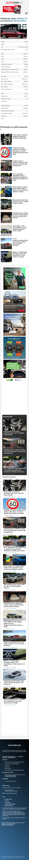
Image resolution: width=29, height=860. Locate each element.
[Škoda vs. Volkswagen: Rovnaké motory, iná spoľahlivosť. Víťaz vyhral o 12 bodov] (6, 261)
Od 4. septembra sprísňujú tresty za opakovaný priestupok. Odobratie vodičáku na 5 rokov (20, 177)
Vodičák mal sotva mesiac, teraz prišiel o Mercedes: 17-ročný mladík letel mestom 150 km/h (20, 151)
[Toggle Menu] (26, 13)
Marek (12, 455)
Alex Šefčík (13, 473)
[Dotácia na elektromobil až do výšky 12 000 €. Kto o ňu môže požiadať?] (6, 248)
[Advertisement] (14, 397)
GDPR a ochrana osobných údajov (9, 793)
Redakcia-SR (14, 647)
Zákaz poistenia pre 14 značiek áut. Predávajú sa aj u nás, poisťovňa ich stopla (14, 701)
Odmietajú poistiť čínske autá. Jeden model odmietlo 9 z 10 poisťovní (14, 682)
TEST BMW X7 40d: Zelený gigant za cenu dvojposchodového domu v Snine (20, 228)
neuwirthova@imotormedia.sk (11, 790)
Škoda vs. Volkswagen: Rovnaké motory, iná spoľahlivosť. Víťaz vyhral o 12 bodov (20, 254)
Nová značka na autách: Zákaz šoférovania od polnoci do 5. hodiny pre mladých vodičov (20, 189)
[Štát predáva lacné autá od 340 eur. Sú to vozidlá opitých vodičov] (6, 209)
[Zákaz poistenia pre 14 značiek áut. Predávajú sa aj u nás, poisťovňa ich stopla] (14, 698)
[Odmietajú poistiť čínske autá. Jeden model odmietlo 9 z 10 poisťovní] (14, 680)
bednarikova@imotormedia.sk (18, 762)
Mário (12, 515)
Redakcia (13, 436)
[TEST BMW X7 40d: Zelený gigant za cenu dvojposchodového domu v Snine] (6, 235)
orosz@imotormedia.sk (14, 763)
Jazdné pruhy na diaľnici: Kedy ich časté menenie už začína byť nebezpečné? (20, 163)
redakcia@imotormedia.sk (18, 770)
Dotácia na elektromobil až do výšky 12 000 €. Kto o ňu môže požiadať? (20, 243)
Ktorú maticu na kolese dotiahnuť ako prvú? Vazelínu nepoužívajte (20, 136)
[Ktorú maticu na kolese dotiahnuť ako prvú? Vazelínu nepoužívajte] (6, 144)
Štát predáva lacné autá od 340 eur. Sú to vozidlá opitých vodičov (20, 201)
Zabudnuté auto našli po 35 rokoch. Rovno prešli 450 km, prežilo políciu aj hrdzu (20, 215)
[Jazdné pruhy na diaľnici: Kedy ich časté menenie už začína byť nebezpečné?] (6, 170)
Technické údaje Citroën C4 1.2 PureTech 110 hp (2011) (13, 19)
